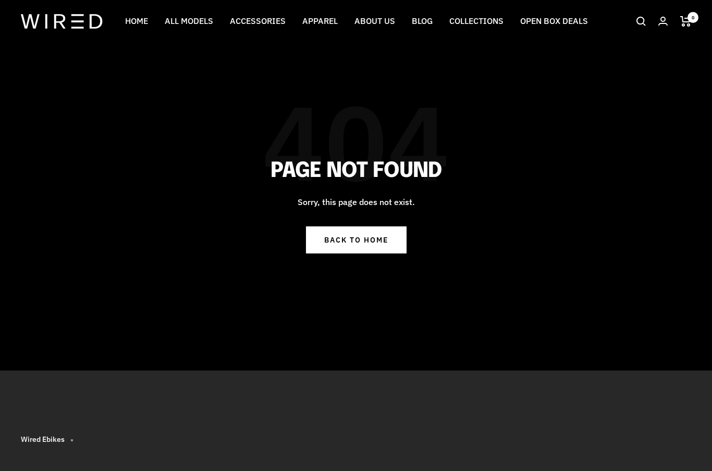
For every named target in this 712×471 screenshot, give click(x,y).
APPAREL (320, 21)
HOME (136, 21)
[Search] (641, 21)
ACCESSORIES (258, 21)
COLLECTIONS (476, 21)
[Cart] (685, 21)
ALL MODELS (189, 21)
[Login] (663, 21)
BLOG (422, 21)
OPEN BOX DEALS (554, 21)
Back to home (356, 240)
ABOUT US (374, 21)
